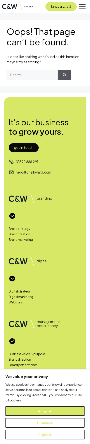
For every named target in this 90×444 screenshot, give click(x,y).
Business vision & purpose (27, 354)
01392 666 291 (27, 161)
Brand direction (20, 359)
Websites (15, 302)
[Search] (64, 75)
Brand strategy (19, 229)
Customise (45, 423)
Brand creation (19, 234)
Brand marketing (21, 239)
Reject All (45, 435)
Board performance (23, 365)
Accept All (45, 411)
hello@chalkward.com (33, 172)
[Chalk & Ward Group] (19, 6)
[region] (45, 406)
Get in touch (23, 147)
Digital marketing (21, 297)
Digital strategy (20, 291)
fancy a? (61, 6)
